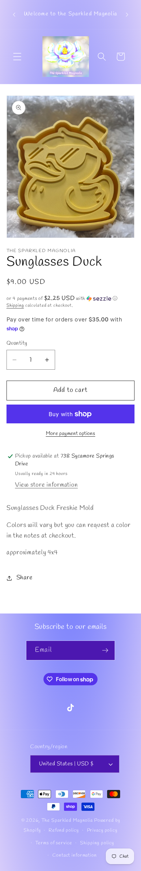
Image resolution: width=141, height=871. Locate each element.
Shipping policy (97, 843)
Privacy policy (102, 830)
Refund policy (63, 830)
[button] (17, 56)
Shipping (15, 305)
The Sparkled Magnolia (67, 820)
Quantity (17, 343)
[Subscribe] (105, 650)
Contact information (74, 855)
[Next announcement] (126, 14)
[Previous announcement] (14, 14)
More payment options (70, 433)
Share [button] (24, 578)
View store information (46, 485)
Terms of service (53, 843)
